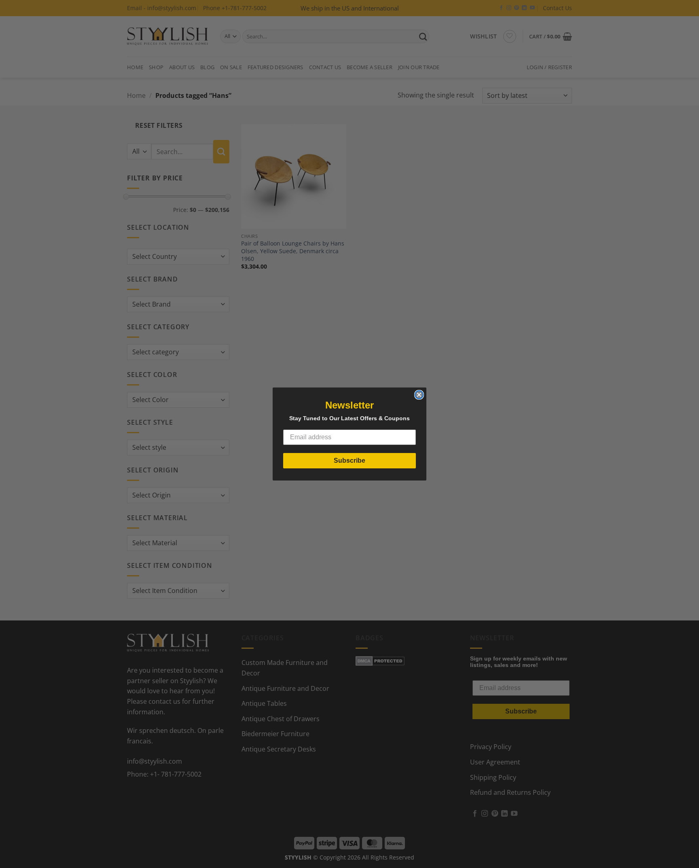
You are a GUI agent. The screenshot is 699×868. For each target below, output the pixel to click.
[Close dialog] (419, 395)
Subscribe (349, 460)
